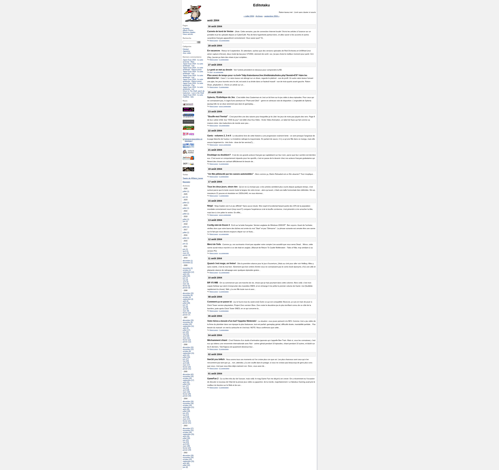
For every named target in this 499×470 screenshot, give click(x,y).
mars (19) (186, 392)
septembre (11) (188, 326)
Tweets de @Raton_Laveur (193, 178)
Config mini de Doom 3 (218, 225)
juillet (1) (186, 191)
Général (186, 49)
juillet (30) (186, 438)
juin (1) (185, 197)
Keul (211, 72)
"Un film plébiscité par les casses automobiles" (230, 174)
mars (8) (186, 311)
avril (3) (185, 282)
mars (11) (186, 338)
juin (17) (186, 359)
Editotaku (261, 5)
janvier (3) (186, 255)
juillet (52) (186, 465)
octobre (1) (187, 270)
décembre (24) (188, 401)
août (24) (186, 436)
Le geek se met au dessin (219, 70)
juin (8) (185, 467)
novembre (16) (188, 376)
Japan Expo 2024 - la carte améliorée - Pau (193, 84)
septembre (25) (188, 434)
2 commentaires (224, 59)
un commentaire (218, 72)
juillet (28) (186, 303)
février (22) (187, 448)
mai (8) (185, 307)
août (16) (186, 382)
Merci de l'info (214, 244)
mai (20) (186, 361)
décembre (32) (188, 293)
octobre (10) (187, 324)
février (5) (186, 286)
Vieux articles (188, 34)
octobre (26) (187, 432)
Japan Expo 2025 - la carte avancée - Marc (193, 61)
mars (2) (186, 253)
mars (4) (186, 284)
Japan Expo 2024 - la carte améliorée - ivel (193, 88)
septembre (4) (188, 299)
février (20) (187, 394)
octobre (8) (187, 351)
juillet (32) (186, 276)
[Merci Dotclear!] (188, 165)
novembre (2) (188, 268)
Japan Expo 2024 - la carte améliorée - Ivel (193, 65)
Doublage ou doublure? (219, 155)
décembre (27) (188, 428)
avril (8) (185, 309)
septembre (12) (188, 272)
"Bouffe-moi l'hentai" (217, 116)
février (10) (187, 313)
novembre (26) (188, 457)
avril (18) (186, 363)
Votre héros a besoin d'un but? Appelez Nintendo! (231, 321)
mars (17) (186, 365)
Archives (259, 16)
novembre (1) (188, 263)
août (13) (186, 274)
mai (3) (185, 280)
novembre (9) (188, 322)
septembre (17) (188, 380)
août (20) (186, 409)
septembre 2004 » (271, 16)
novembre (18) (188, 403)
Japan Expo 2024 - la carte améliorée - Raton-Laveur (193, 69)
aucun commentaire (225, 106)
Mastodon (186, 182)
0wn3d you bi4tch (216, 359)
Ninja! (210, 206)
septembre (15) (188, 353)
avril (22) (186, 444)
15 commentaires (224, 40)
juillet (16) (186, 357)
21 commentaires (224, 272)
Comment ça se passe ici (219, 302)
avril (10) (186, 336)
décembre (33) (188, 320)
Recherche (187, 38)
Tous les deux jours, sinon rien (222, 187)
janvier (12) (187, 342)
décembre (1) (188, 261)
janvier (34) (187, 396)
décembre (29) (188, 455)
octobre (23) (187, 459)
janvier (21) (187, 369)
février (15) (187, 367)
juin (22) (186, 440)
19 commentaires (224, 125)
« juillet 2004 (249, 16)
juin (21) (186, 413)
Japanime (186, 51)
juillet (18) (186, 411)
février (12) (187, 340)
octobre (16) (187, 378)
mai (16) (186, 388)
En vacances (213, 51)
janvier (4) (186, 288)
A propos (186, 28)
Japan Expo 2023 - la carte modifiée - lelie (193, 96)
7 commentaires (224, 195)
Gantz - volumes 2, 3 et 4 (219, 136)
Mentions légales (189, 32)
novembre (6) (188, 295)
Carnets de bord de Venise (220, 31)
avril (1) (185, 251)
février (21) (187, 421)
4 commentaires (224, 164)
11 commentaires (224, 368)
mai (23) (186, 442)
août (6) (185, 301)
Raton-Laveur (214, 40)
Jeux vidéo (187, 53)
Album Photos (188, 30)
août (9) (185, 328)
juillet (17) (186, 330)
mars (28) (186, 446)
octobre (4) (187, 297)
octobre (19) (187, 405)
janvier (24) (187, 450)
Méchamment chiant (217, 340)
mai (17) (186, 415)
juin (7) (185, 278)
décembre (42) (188, 374)
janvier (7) (186, 315)
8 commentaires (224, 349)
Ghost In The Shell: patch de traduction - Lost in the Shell (193, 92)
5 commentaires (224, 87)
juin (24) (186, 332)
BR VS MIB (212, 283)
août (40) (186, 463)
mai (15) (186, 334)
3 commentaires (224, 291)
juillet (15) (186, 384)
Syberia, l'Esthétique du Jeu (221, 97)
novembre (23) (188, 430)
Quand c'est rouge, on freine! (221, 263)
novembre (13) (188, 349)
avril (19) (186, 390)
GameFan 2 (212, 378)
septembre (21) (188, 407)
